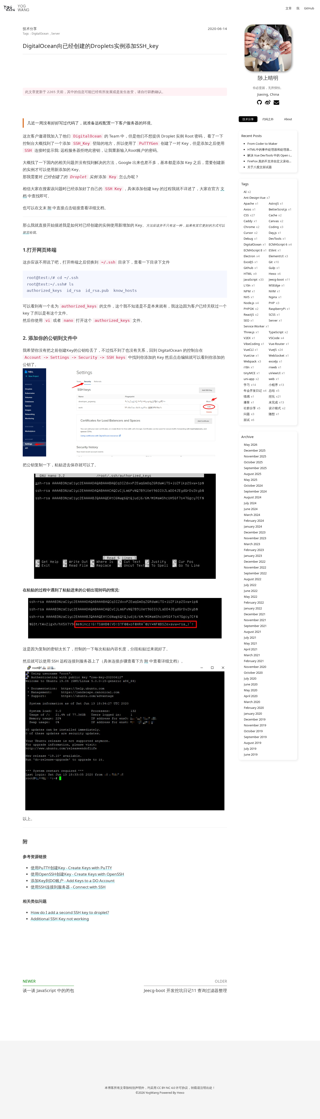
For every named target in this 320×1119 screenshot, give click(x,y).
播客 (247, 402)
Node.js (249, 303)
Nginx (273, 297)
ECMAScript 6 (278, 244)
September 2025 (255, 468)
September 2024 (255, 491)
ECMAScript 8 (253, 250)
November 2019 (255, 725)
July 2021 (250, 637)
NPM (247, 291)
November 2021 (255, 620)
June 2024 (250, 509)
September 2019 (255, 737)
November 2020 (255, 667)
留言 (26, 232)
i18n (246, 367)
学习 (247, 385)
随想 (272, 414)
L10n (247, 285)
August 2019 (252, 743)
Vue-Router (277, 344)
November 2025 (255, 456)
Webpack (250, 361)
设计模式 (275, 408)
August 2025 (252, 474)
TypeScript (276, 332)
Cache (273, 215)
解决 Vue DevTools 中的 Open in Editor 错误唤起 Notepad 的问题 (270, 155)
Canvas (274, 221)
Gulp (272, 268)
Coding (274, 227)
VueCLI (248, 350)
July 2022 (250, 585)
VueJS (273, 350)
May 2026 (250, 444)
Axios (247, 209)
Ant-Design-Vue (254, 198)
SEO (246, 320)
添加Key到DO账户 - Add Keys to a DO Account (73, 880)
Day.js (273, 233)
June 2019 (250, 754)
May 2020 (250, 690)
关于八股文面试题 (259, 167)
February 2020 (254, 708)
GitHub (309, 8)
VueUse (249, 355)
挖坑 (272, 396)
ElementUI (276, 256)
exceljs (273, 361)
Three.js (249, 332)
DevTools (275, 238)
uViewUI (274, 373)
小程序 (273, 385)
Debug (248, 238)
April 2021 (250, 649)
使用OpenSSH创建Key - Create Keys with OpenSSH (77, 874)
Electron (249, 256)
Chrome (249, 227)
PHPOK (249, 309)
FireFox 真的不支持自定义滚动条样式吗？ (270, 161)
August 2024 (252, 497)
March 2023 (252, 544)
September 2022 (255, 573)
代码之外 (268, 119)
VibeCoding (252, 344)
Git (271, 262)
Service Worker (254, 326)
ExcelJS (248, 262)
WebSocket (276, 355)
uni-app (249, 379)
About (288, 119)
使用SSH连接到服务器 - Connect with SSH (68, 887)
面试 (247, 420)
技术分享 (30, 28)
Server (55, 34)
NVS (246, 297)
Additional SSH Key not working (60, 918)
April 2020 (250, 696)
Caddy (248, 221)
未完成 (273, 402)
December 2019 (254, 719)
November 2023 (255, 538)
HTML (248, 274)
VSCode (274, 338)
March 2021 (252, 655)
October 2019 (253, 731)
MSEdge (274, 285)
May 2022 (250, 596)
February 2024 (254, 520)
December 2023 (254, 532)
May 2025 (250, 480)
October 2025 (253, 462)
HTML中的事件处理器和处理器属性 (270, 149)
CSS (246, 215)
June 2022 (250, 591)
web (272, 379)
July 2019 (250, 748)
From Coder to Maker (262, 143)
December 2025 (254, 450)
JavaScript (250, 279)
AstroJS (274, 203)
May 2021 (250, 643)
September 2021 (255, 626)
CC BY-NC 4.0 (166, 1088)
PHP (272, 303)
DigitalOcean (40, 34)
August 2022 (252, 579)
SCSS (272, 314)
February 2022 (254, 602)
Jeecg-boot (276, 279)
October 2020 (253, 672)
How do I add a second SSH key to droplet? (70, 912)
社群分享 (250, 408)
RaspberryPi (277, 309)
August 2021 (252, 632)
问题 (247, 414)
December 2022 (254, 561)
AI (245, 192)
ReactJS (249, 314)
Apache (249, 203)
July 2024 (250, 503)
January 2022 (253, 608)
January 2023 (253, 556)
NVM (272, 291)
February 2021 (254, 661)
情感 (247, 396)
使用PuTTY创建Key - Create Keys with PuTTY (71, 867)
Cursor (248, 233)
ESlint (272, 250)
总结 (272, 390)
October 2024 (253, 485)
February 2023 (254, 550)
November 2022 (255, 567)
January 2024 (253, 526)
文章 (289, 8)
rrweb (273, 367)
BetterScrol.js (278, 209)
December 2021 (254, 614)
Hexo (272, 274)
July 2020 (250, 678)
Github (248, 268)
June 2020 (250, 684)
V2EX (247, 338)
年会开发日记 (253, 390)
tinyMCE (249, 373)
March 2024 (252, 515)
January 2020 (253, 713)
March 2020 (252, 702)
